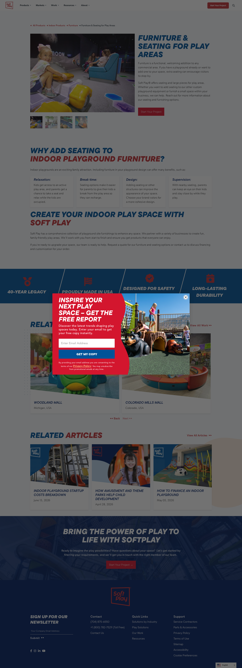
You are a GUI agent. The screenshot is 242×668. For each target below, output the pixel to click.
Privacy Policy (82, 366)
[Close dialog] (185, 297)
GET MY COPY (86, 354)
